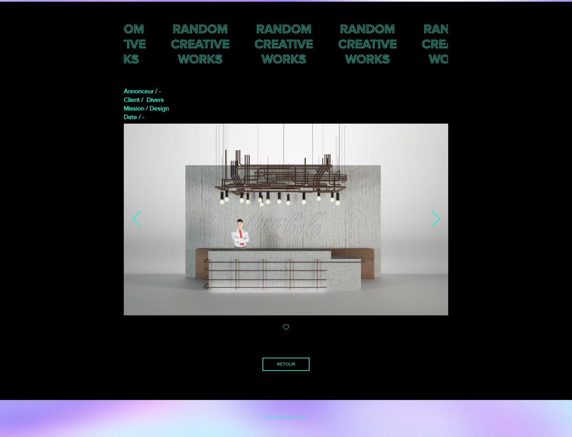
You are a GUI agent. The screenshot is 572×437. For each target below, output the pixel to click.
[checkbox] (286, 327)
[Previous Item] (136, 219)
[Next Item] (436, 219)
